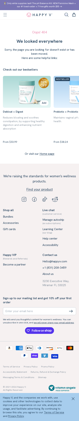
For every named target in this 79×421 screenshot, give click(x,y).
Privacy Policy (16, 416)
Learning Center (52, 230)
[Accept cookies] (73, 399)
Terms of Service (54, 412)
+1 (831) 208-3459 (54, 268)
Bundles (8, 217)
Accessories (11, 223)
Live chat (52, 211)
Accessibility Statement (15, 372)
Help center (50, 238)
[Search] (66, 15)
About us (48, 274)
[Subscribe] (71, 311)
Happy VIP (15, 256)
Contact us (49, 255)
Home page (47, 154)
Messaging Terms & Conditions (18, 377)
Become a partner (14, 264)
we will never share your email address (54, 322)
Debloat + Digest (13, 111)
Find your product (39, 189)
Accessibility (50, 245)
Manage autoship (53, 221)
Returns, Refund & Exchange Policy (48, 372)
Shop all (8, 210)
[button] (5, 15)
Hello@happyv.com (54, 261)
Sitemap (42, 377)
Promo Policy (47, 366)
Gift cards (9, 229)
